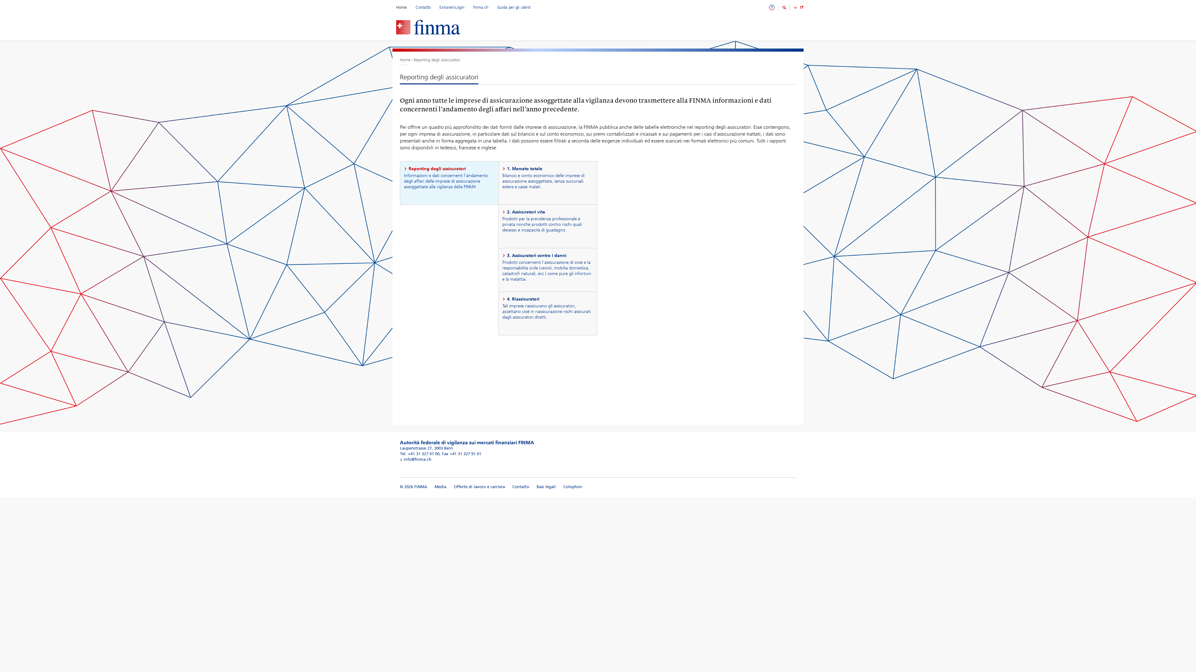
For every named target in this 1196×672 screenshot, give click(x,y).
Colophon (572, 486)
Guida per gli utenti (514, 7)
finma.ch (481, 7)
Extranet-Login (452, 7)
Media (440, 486)
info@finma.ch (416, 459)
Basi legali (546, 486)
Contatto (423, 7)
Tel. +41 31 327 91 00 (419, 453)
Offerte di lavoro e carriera (479, 486)
